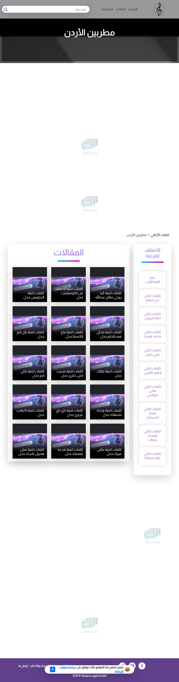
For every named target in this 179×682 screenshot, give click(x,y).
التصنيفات (107, 9)
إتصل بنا (23, 665)
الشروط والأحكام (41, 665)
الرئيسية (133, 9)
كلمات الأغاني (160, 235)
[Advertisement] (89, 89)
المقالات (121, 9)
